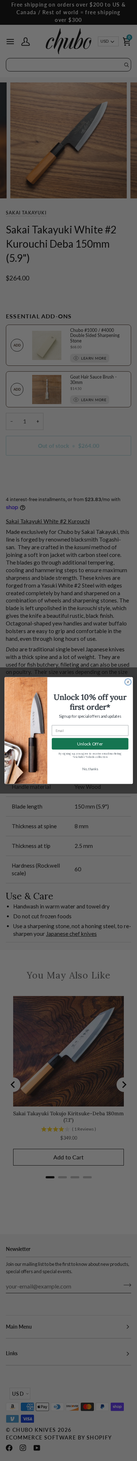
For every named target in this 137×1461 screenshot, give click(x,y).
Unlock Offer (90, 743)
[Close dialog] (128, 682)
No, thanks (90, 769)
